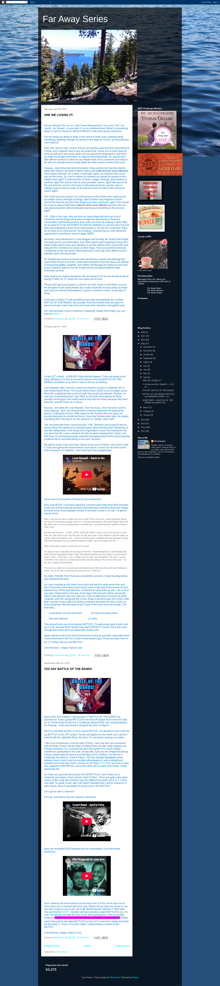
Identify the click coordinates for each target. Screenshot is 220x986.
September (148, 358)
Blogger (135, 977)
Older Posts (122, 945)
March (146, 407)
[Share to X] (101, 318)
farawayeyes (159, 441)
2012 (143, 427)
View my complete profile (149, 457)
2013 (143, 423)
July (145, 366)
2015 (143, 344)
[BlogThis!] (98, 318)
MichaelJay (115, 977)
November (148, 351)
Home (87, 945)
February (147, 411)
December (148, 347)
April (145, 377)
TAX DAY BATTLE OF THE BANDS (68, 669)
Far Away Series (75, 19)
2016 (143, 340)
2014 (143, 420)
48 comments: (83, 937)
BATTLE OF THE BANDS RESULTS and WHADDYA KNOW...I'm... (158, 395)
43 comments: (83, 319)
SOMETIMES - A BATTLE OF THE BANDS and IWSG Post (157, 401)
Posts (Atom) (62, 952)
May (145, 373)
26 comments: (84, 655)
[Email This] (95, 318)
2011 (143, 431)
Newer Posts (51, 945)
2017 (143, 336)
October (147, 354)
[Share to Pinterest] (106, 318)
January (147, 415)
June (145, 370)
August (146, 362)
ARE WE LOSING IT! (58, 115)
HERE (56, 314)
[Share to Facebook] (103, 318)
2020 (143, 332)
